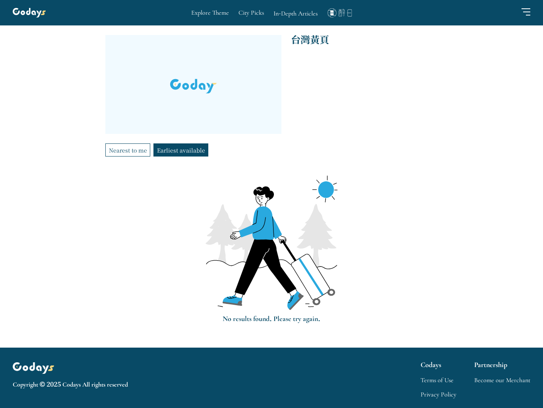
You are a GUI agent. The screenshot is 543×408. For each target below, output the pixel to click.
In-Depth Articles (295, 13)
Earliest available (181, 150)
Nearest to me (128, 150)
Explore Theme (210, 13)
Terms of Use (437, 380)
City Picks (251, 13)
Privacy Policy (438, 394)
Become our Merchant (502, 380)
